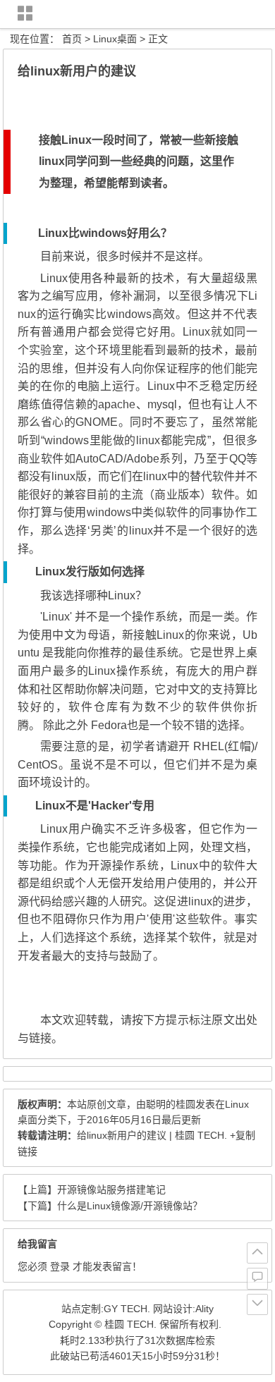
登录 (60, 1266)
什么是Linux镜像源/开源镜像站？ (129, 1205)
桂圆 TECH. (130, 1324)
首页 (72, 38)
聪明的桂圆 (170, 1104)
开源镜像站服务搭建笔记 (111, 1189)
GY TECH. (127, 1308)
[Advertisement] (139, 100)
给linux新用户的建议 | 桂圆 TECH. (152, 1135)
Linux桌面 (115, 38)
